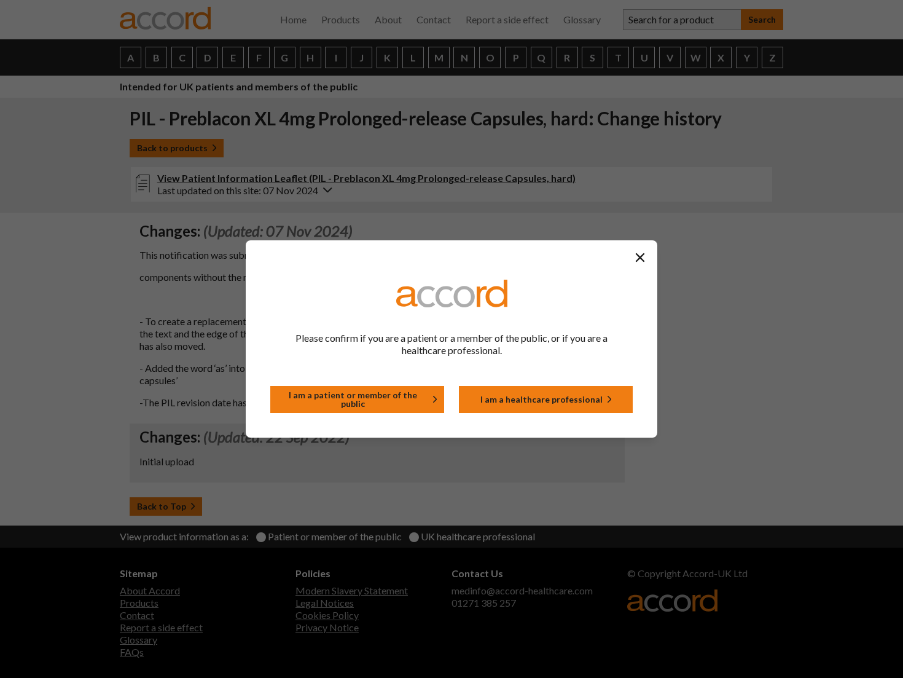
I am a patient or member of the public (353, 399)
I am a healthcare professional (541, 399)
